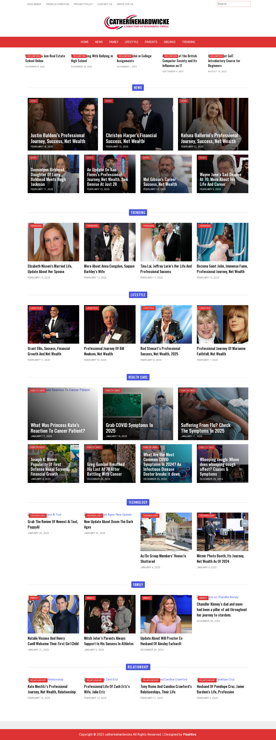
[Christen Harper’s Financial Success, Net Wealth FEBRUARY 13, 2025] (138, 124)
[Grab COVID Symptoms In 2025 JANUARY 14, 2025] (138, 414)
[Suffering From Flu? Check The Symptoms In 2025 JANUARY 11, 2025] (213, 414)
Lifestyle (131, 42)
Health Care (37, 390)
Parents (151, 42)
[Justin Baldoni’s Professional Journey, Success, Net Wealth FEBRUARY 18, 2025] (63, 124)
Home (85, 42)
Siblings (170, 42)
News (99, 42)
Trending (188, 42)
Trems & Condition (57, 4)
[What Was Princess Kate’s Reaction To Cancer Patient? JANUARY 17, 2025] (59, 390)
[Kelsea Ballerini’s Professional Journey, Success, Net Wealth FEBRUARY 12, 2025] (213, 124)
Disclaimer (34, 4)
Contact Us (104, 4)
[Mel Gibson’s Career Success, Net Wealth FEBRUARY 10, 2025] (166, 173)
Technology (37, 515)
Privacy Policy (83, 4)
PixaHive (189, 734)
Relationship (38, 680)
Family (113, 42)
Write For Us (125, 4)
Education (33, 56)
